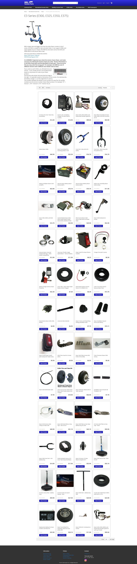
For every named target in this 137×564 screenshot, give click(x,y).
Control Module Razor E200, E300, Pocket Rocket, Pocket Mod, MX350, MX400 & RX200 (64, 219)
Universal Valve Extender (63, 321)
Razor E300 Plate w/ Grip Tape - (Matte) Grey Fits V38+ (83, 424)
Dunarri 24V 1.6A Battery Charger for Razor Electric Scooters (64, 116)
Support (107, 3)
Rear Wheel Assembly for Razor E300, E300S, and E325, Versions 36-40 (101, 116)
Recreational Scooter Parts (34, 11)
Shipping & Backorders (68, 555)
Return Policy (66, 553)
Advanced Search (47, 558)
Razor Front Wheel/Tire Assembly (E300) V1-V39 (63, 150)
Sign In (104, 3)
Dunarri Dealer (46, 559)
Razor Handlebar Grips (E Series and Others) (100, 321)
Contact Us (87, 553)
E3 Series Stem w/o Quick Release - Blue (64, 493)
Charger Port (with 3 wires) (100, 252)
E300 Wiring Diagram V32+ (31, 57)
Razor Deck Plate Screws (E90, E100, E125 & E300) (83, 356)
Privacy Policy (66, 556)
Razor (43, 11)
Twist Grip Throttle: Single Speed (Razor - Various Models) (65, 253)
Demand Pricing (47, 553)
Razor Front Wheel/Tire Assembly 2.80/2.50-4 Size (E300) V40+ (64, 528)
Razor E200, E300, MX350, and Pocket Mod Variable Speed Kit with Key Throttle (101, 528)
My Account (99, 3)
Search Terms (46, 556)
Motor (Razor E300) (43, 149)
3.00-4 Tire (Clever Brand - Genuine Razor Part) (100, 287)
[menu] (68, 7)
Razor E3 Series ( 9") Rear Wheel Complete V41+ (82, 459)
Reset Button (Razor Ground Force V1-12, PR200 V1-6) (82, 287)
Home (25, 11)
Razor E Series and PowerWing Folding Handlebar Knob (83, 321)
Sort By (100, 87)
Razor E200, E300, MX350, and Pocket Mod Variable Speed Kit (83, 115)
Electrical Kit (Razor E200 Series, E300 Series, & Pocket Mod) (82, 219)
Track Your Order (47, 555)
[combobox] (65, 3)
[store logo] (29, 3)
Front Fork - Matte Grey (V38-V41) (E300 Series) (101, 150)
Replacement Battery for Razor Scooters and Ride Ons (46, 527)
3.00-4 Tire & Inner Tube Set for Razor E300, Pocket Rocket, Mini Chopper (65, 391)
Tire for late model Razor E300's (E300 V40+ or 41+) (101, 493)
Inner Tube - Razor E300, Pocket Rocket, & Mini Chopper (65, 287)
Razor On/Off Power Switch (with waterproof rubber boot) (46, 356)
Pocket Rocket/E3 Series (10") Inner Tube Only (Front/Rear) (64, 459)
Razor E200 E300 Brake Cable (46, 389)
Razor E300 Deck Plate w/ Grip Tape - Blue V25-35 (65, 424)
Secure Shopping (67, 558)
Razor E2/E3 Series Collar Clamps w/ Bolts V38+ (45, 424)
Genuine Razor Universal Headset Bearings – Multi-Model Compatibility (45, 254)
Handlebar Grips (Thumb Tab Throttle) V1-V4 (101, 390)
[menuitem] (28, 7)
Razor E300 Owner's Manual (31, 55)
